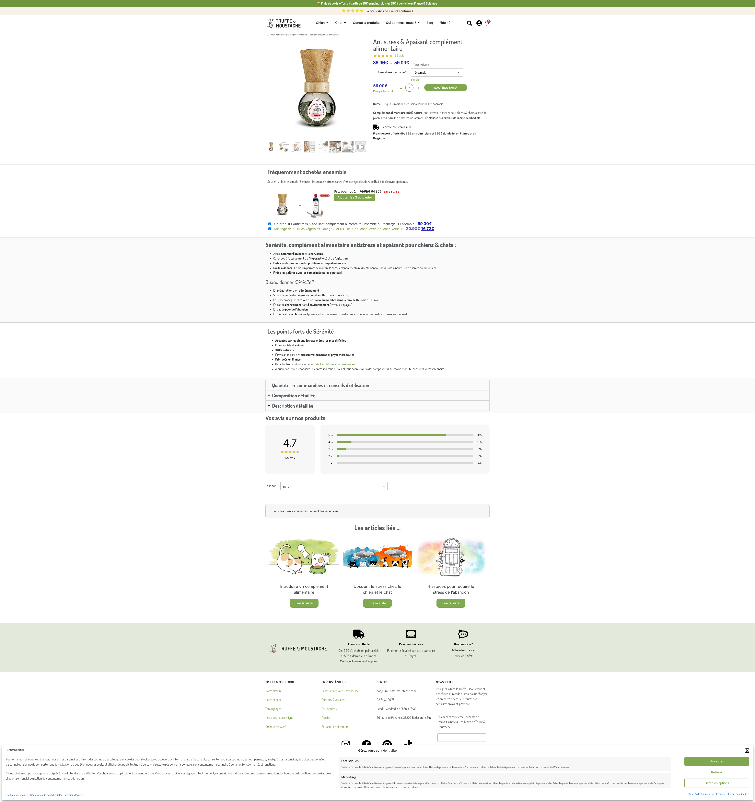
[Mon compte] (479, 23)
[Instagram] (346, 745)
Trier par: (278, 486)
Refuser (716, 772)
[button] (747, 751)
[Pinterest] (387, 745)
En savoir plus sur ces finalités (732, 794)
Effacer (415, 79)
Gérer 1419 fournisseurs (701, 794)
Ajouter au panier (445, 87)
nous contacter (463, 655)
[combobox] (334, 486)
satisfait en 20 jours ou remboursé (333, 364)
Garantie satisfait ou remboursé (340, 691)
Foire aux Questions (332, 700)
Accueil (270, 34)
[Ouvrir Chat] (345, 22)
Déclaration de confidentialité (46, 795)
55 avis (399, 55)
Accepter (717, 761)
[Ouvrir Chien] (327, 22)
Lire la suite (304, 603)
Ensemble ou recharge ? (392, 72)
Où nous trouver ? (275, 727)
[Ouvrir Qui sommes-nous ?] (418, 22)
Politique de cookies (17, 795)
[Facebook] (366, 745)
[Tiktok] (408, 745)
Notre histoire (273, 691)
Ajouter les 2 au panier (354, 197)
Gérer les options (717, 783)
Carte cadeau (329, 709)
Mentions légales (73, 795)
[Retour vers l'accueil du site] (284, 23)
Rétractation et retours (334, 727)
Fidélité (325, 717)
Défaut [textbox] (287, 487)
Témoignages (273, 709)
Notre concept (274, 700)
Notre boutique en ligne (286, 34)
